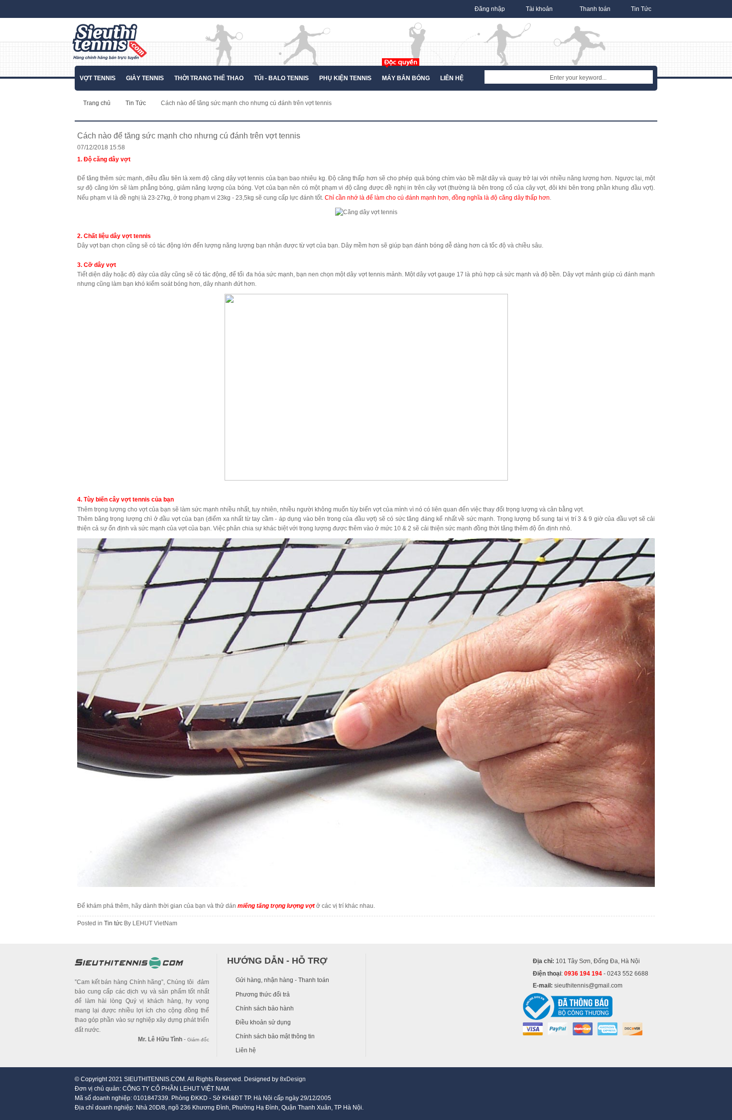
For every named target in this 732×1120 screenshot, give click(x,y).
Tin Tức (641, 8)
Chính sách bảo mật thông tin (275, 1036)
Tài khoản (539, 8)
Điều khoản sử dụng (263, 1022)
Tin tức (113, 923)
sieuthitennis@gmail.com (588, 985)
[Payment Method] (533, 1028)
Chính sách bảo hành (265, 1008)
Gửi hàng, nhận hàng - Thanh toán (282, 980)
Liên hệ (246, 1050)
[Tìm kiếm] (645, 77)
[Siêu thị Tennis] (109, 41)
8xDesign (293, 1079)
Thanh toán (595, 8)
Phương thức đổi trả (263, 994)
